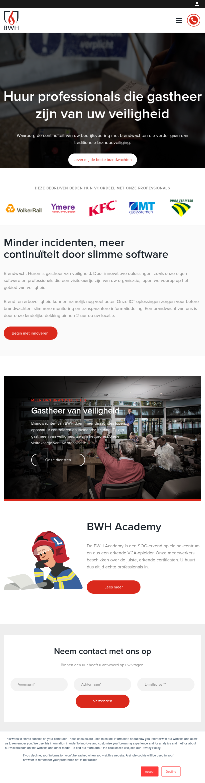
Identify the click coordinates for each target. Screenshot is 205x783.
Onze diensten (58, 435)
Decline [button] (171, 771)
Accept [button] (149, 771)
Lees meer (113, 562)
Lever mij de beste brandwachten (103, 159)
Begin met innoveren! (31, 308)
